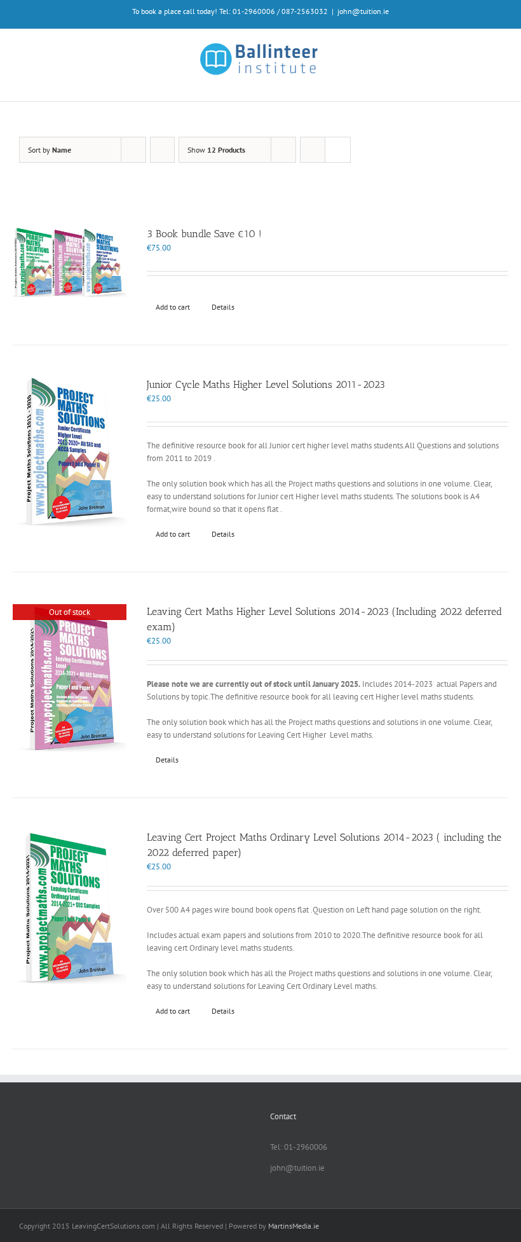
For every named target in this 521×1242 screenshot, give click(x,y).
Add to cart (173, 307)
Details (223, 307)
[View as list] (337, 149)
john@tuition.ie (363, 11)
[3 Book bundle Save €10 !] (69, 263)
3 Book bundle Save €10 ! (204, 234)
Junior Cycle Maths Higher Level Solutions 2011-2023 (266, 384)
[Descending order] (162, 150)
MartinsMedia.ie (293, 1226)
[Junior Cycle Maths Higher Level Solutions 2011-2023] (69, 454)
